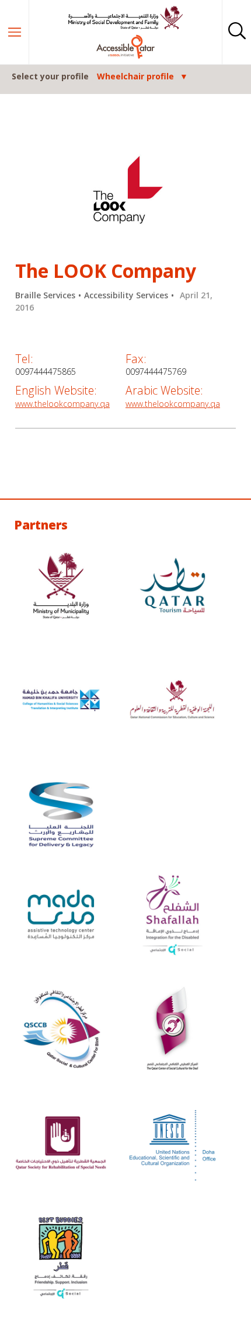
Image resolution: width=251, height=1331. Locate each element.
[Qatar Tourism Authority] (172, 587)
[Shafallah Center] (172, 915)
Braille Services (45, 295)
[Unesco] (172, 1144)
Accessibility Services (126, 295)
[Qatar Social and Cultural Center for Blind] (61, 1030)
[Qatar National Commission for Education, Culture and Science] (172, 701)
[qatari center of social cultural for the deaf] (172, 1030)
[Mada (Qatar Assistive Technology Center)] (61, 915)
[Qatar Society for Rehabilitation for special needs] (61, 1144)
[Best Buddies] (61, 1259)
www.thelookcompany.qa (62, 403)
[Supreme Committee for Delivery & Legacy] (61, 816)
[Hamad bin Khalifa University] (61, 701)
